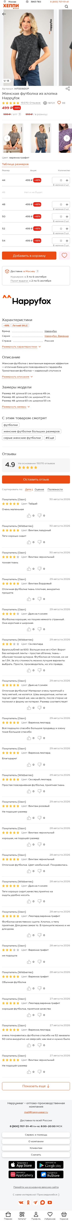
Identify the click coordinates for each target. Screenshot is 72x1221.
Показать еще (34, 1086)
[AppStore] (22, 1165)
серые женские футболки (22, 437)
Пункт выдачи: (20, 280)
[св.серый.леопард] (41, 138)
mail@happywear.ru (36, 1112)
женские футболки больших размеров (32, 431)
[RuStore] (50, 1174)
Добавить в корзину (29, 256)
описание (15, 376)
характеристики (19, 346)
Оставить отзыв (36, 479)
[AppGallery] (22, 1174)
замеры (14, 406)
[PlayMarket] (50, 1165)
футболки (11, 424)
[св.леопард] (13, 138)
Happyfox (51, 331)
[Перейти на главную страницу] (11, 6)
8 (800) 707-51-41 (59, 2)
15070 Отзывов (31, 102)
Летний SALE (20, 325)
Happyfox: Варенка (57, 336)
